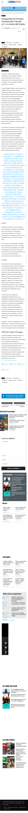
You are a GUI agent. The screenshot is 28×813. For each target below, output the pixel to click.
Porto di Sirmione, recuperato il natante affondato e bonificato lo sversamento (8, 581)
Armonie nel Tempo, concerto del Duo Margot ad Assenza (18, 484)
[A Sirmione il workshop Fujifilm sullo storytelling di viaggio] (6, 616)
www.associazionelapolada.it (9, 360)
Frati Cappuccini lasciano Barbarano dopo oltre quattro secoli (8, 517)
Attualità (15, 12)
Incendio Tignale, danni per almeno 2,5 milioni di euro (8, 563)
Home (2, 12)
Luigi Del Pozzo (7, 28)
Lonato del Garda (5, 70)
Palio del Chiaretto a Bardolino (20, 405)
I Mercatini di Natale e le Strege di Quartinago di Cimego (21, 745)
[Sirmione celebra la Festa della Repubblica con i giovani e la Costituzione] (4, 428)
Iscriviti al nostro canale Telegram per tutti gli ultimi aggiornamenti (14, 396)
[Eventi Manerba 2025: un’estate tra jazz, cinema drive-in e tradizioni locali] (9, 765)
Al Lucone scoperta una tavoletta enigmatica (20, 516)
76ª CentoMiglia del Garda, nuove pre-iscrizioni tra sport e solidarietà (17, 479)
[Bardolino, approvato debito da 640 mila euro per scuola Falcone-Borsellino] (4, 417)
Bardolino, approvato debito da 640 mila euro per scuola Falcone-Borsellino (18, 416)
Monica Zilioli (4, 44)
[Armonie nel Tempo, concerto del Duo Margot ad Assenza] (7, 484)
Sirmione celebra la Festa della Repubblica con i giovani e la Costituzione (16, 427)
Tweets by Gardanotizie (9, 620)
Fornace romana (9, 42)
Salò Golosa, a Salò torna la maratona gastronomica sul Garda (18, 494)
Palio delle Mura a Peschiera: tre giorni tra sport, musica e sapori (8, 572)
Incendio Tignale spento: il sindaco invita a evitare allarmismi (19, 581)
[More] (16, 38)
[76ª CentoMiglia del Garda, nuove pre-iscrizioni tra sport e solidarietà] (7, 479)
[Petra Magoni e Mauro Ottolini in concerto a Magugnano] (7, 489)
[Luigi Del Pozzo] (2, 28)
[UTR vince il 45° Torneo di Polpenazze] (9, 759)
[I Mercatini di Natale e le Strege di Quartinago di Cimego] (9, 746)
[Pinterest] (9, 38)
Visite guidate (4, 46)
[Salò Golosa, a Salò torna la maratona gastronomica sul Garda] (7, 494)
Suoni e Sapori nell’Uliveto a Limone (6, 509)
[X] (6, 38)
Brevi (5, 503)
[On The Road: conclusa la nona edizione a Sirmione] (4, 422)
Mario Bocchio (16, 42)
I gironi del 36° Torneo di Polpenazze (7, 405)
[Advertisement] (14, 541)
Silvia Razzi (20, 44)
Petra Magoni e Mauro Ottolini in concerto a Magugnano (16, 489)
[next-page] (3, 433)
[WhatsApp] (13, 38)
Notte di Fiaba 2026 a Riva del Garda (20, 508)
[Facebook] (2, 38)
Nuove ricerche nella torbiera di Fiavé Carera (20, 563)
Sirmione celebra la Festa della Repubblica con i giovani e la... (18, 609)
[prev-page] (1, 433)
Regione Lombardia (12, 44)
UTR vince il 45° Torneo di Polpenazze (19, 758)
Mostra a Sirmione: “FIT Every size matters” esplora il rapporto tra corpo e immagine (21, 752)
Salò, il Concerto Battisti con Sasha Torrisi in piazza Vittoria (20, 572)
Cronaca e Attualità (9, 12)
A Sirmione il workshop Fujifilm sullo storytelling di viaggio (19, 614)
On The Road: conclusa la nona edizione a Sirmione (18, 603)
